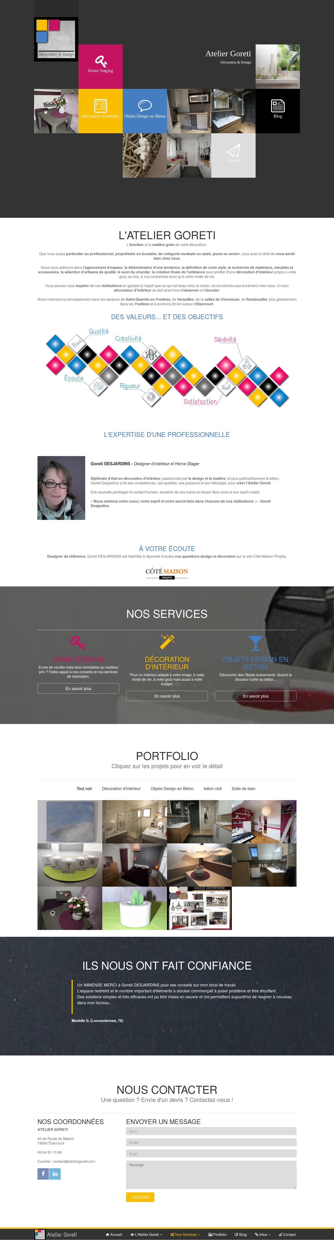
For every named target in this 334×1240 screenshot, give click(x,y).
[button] (163, 1023)
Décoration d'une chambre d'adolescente (264, 827)
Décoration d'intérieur (121, 788)
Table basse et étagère (70, 914)
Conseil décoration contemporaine (199, 914)
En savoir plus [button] (78, 688)
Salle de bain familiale (199, 827)
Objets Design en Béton (172, 788)
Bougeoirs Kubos (69, 871)
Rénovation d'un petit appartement (135, 871)
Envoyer (140, 1191)
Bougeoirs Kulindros (134, 914)
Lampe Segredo (199, 871)
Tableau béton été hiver (70, 827)
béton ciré (213, 788)
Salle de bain (243, 788)
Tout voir (84, 788)
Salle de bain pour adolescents (264, 871)
